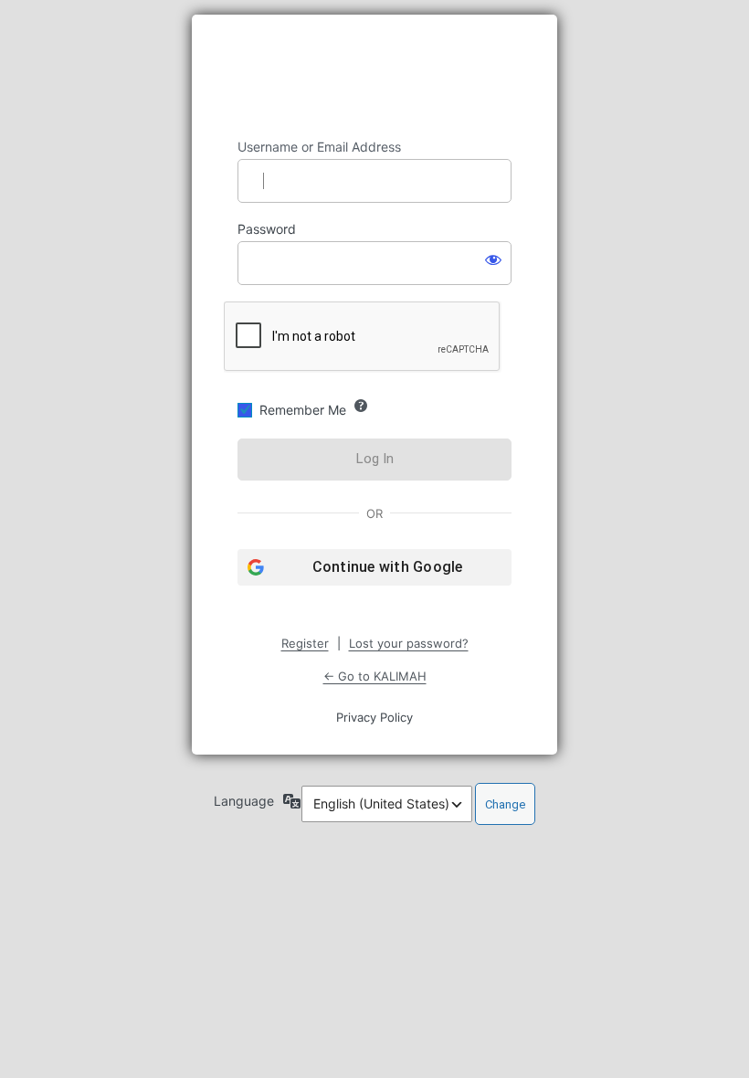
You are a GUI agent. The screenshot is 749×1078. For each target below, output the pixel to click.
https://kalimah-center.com (374, 76)
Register (305, 643)
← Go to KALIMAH (375, 676)
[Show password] (493, 259)
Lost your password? (409, 643)
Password (266, 229)
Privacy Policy (374, 717)
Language (244, 800)
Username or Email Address (319, 146)
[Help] (361, 406)
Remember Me (302, 409)
